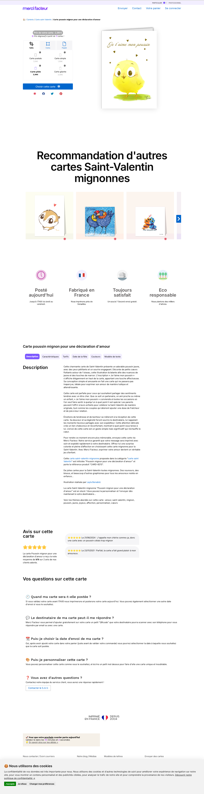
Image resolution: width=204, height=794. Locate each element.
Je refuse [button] (22, 784)
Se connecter (173, 8)
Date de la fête (80, 356)
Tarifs (66, 356)
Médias (92, 756)
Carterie (30, 20)
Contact (136, 8)
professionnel (174, 2)
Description (32, 356)
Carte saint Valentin (43, 20)
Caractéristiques (50, 356)
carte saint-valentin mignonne (84, 458)
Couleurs (95, 356)
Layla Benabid (93, 482)
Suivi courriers (47, 756)
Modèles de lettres (113, 756)
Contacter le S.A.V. (38, 688)
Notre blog (82, 756)
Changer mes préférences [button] (42, 784)
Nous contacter (30, 756)
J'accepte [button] (10, 784)
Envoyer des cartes (154, 756)
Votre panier (153, 8)
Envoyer (123, 8)
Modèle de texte (112, 356)
